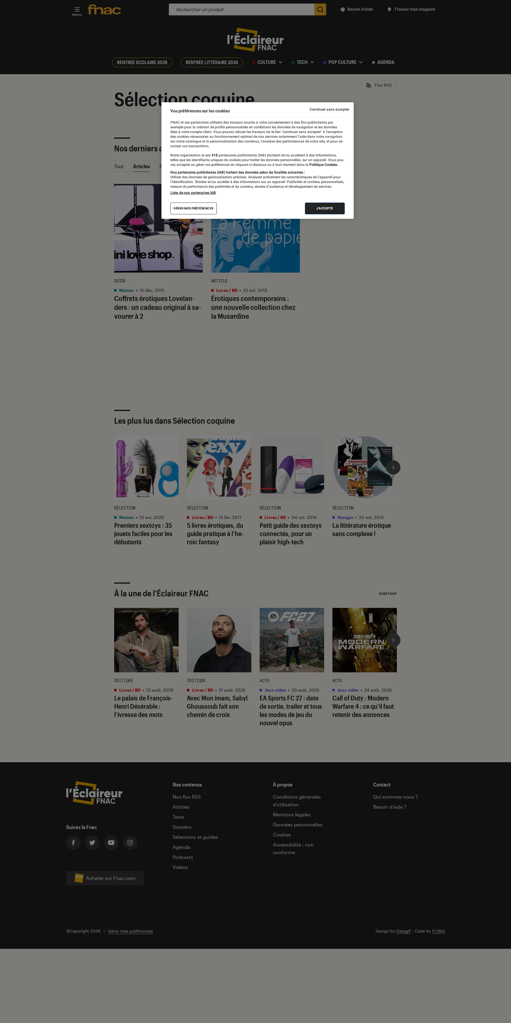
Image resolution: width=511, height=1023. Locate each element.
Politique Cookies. (323, 165)
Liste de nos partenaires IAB (193, 193)
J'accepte (324, 208)
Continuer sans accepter (329, 109)
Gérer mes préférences (194, 208)
